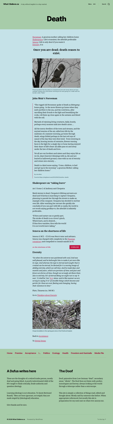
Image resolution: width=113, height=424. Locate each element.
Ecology (56, 353)
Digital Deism (40, 341)
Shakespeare (38, 40)
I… (40, 353)
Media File (99, 353)
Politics (46, 353)
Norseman (37, 37)
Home (9, 353)
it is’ (51, 278)
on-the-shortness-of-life (41, 247)
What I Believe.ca (11, 4)
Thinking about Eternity (47, 295)
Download (75, 247)
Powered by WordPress (35, 419)
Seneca (35, 42)
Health (65, 353)
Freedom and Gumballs (81, 353)
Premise (18, 353)
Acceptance (43, 336)
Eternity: (36, 45)
